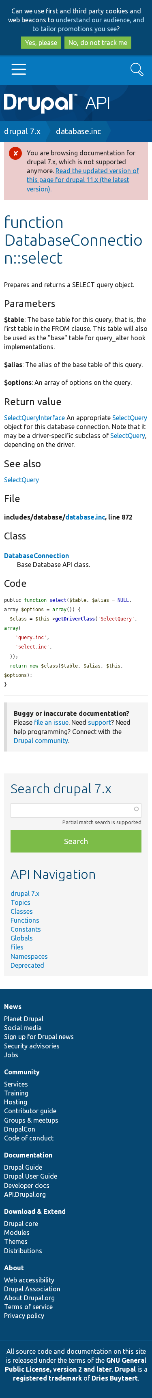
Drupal (125, 1369)
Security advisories (32, 1046)
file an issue (51, 722)
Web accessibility (29, 1280)
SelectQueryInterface (34, 417)
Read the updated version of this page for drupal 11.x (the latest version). (83, 179)
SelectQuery (129, 417)
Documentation (28, 1155)
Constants (26, 929)
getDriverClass (75, 619)
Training (16, 1093)
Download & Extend (35, 1211)
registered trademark (47, 1378)
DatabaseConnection (36, 555)
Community (22, 1072)
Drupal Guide (23, 1167)
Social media (23, 1027)
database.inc (78, 131)
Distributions (23, 1250)
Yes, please (41, 42)
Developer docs (26, 1185)
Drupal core (21, 1223)
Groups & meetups (31, 1120)
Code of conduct (29, 1138)
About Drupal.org (29, 1297)
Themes (16, 1241)
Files (17, 947)
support (99, 722)
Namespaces (29, 956)
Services (16, 1084)
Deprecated (27, 965)
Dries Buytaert (115, 1378)
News (12, 1006)
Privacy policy (24, 1315)
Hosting (15, 1102)
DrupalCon (19, 1129)
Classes (22, 911)
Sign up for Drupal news (39, 1036)
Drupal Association (32, 1289)
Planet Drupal (23, 1018)
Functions (25, 920)
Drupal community (41, 740)
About (14, 1267)
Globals (22, 938)
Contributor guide (30, 1111)
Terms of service (28, 1306)
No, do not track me (98, 42)
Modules (17, 1232)
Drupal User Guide (30, 1176)
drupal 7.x (22, 131)
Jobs (11, 1055)
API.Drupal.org (25, 1194)
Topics (20, 902)
